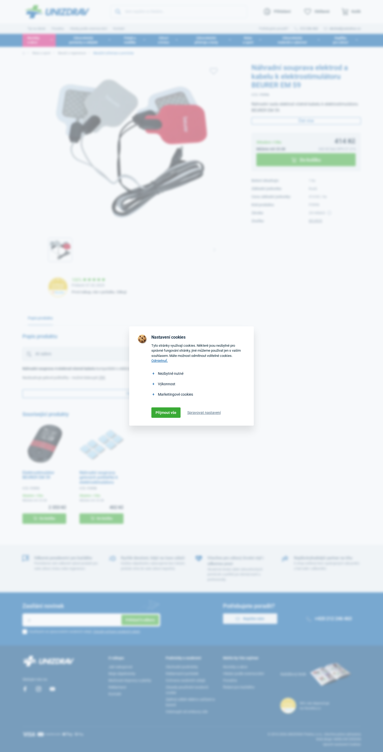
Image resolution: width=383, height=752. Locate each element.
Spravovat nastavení (204, 413)
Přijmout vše (166, 413)
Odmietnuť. (159, 361)
